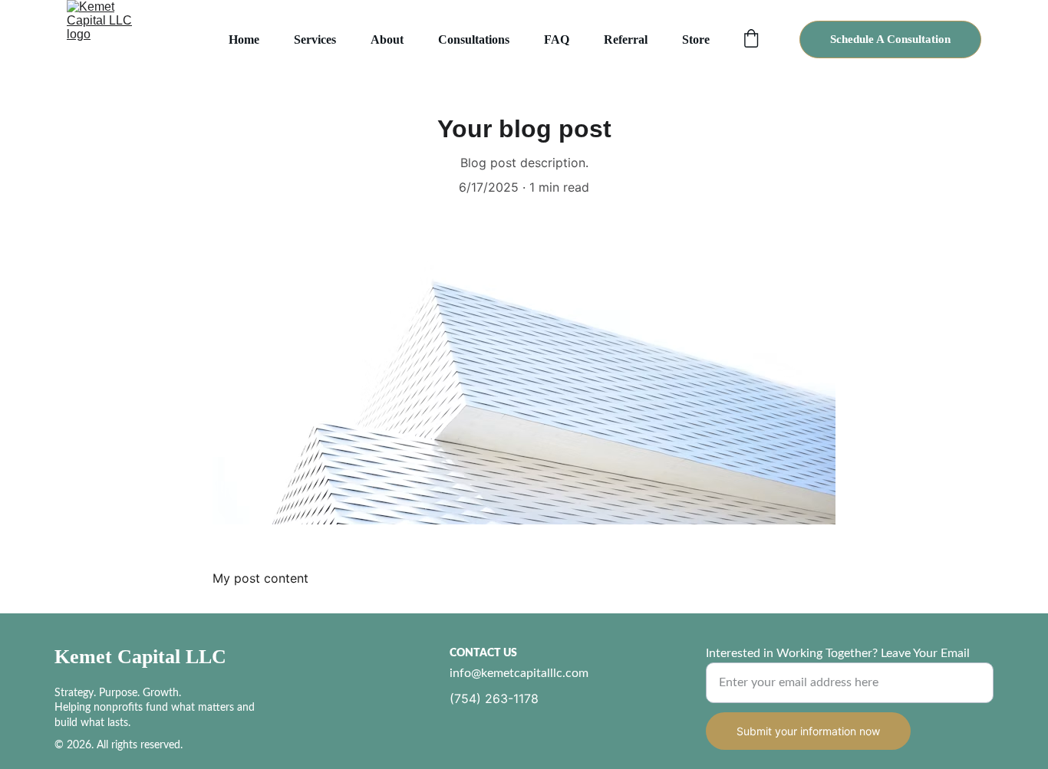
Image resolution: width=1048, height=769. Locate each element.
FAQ (556, 39)
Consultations (473, 39)
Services (315, 39)
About (387, 39)
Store (696, 39)
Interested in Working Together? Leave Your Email (838, 653)
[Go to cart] (751, 39)
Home (244, 39)
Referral (626, 39)
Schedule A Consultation (890, 39)
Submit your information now (808, 731)
